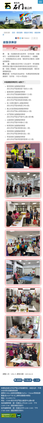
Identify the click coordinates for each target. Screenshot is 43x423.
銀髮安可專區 (28, 32)
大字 (37, 38)
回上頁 (28, 380)
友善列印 (22, 38)
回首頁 (19, 380)
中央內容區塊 (39, 38)
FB (16, 38)
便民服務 (19, 32)
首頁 (13, 32)
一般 (34, 38)
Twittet (20, 38)
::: (3, 32)
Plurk (18, 38)
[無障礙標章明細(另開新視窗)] (8, 415)
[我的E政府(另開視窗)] (18, 416)
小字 (32, 38)
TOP (37, 380)
